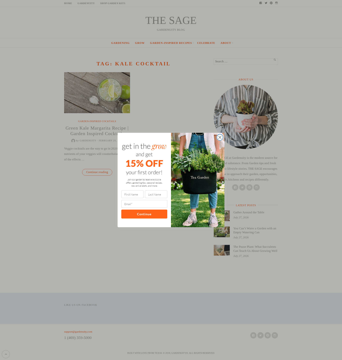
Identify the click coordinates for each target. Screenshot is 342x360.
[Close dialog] (220, 137)
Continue (144, 214)
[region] (46, 334)
